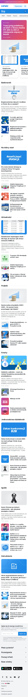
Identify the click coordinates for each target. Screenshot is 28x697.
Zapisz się (22, 633)
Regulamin (4, 686)
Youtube (14, 677)
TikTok (18, 677)
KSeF (3, 16)
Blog (3, 11)
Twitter (6, 677)
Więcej (14, 641)
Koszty (15, 16)
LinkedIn (10, 677)
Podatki (9, 16)
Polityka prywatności (6, 691)
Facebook (2, 677)
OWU (2, 688)
